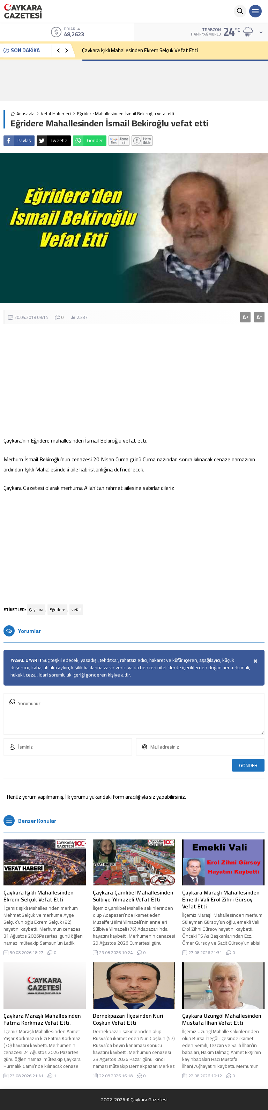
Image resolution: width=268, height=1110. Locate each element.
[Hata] (142, 140)
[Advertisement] (134, 81)
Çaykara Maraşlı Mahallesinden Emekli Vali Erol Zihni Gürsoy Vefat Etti (220, 899)
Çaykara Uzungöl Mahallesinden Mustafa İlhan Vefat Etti (221, 1019)
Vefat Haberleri (56, 114)
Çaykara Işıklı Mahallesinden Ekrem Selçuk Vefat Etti (140, 50)
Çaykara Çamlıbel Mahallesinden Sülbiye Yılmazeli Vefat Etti (133, 896)
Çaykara (36, 609)
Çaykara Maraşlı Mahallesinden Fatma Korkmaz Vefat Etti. (42, 1019)
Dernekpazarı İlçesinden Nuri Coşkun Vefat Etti (128, 1019)
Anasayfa (25, 114)
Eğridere (57, 609)
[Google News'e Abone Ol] (119, 140)
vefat (76, 609)
